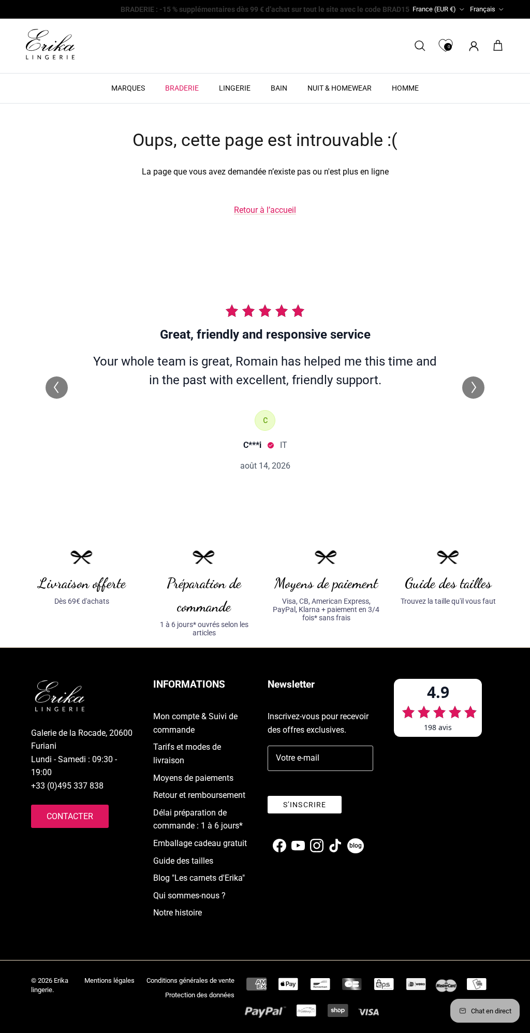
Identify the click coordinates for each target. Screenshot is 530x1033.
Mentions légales (109, 980)
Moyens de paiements (193, 778)
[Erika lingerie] (50, 44)
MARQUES (128, 88)
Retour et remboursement (199, 795)
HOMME (405, 88)
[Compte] (472, 45)
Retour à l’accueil (265, 210)
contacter (70, 816)
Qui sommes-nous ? (189, 895)
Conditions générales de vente (190, 980)
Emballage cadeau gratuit (200, 843)
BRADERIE (182, 88)
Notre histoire (177, 913)
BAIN (279, 88)
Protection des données (199, 995)
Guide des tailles (183, 861)
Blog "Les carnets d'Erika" (199, 878)
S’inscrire (304, 805)
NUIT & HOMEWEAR (339, 88)
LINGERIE (235, 88)
